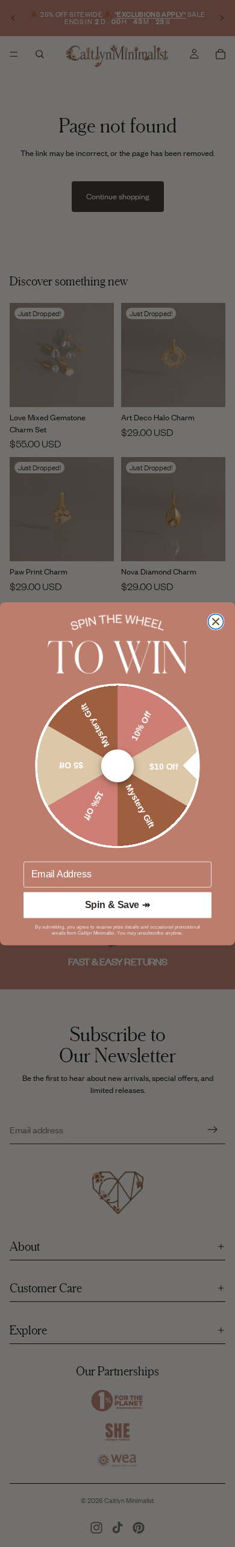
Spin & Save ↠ (117, 905)
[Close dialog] (216, 621)
